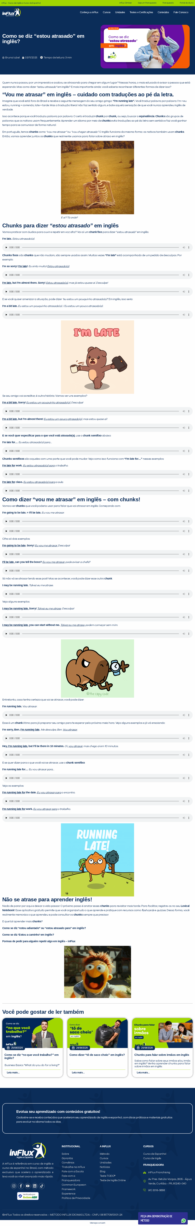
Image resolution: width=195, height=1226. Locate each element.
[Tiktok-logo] (42, 1186)
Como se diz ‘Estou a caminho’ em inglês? (28, 934)
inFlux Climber (125, 3)
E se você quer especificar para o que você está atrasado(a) (38, 435)
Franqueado (168, 3)
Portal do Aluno (186, 3)
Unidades (120, 12)
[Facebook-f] (21, 1186)
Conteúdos (163, 12)
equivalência (146, 116)
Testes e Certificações (141, 12)
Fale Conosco (181, 12)
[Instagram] (14, 1186)
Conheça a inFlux (89, 12)
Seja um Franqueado (147, 3)
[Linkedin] (35, 1186)
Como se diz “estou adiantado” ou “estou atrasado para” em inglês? (44, 928)
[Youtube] (28, 1186)
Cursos (106, 12)
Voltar (148, 1213)
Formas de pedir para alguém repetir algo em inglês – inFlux (38, 941)
